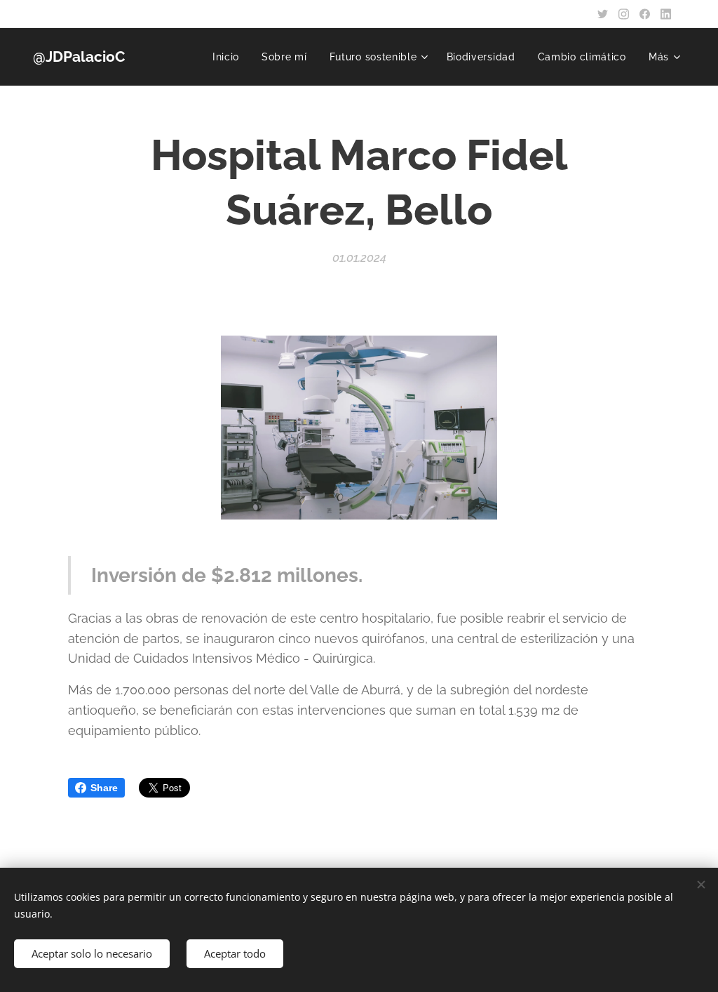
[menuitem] (229, 56)
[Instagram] (623, 14)
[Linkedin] (666, 14)
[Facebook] (644, 14)
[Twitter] (602, 14)
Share (104, 787)
